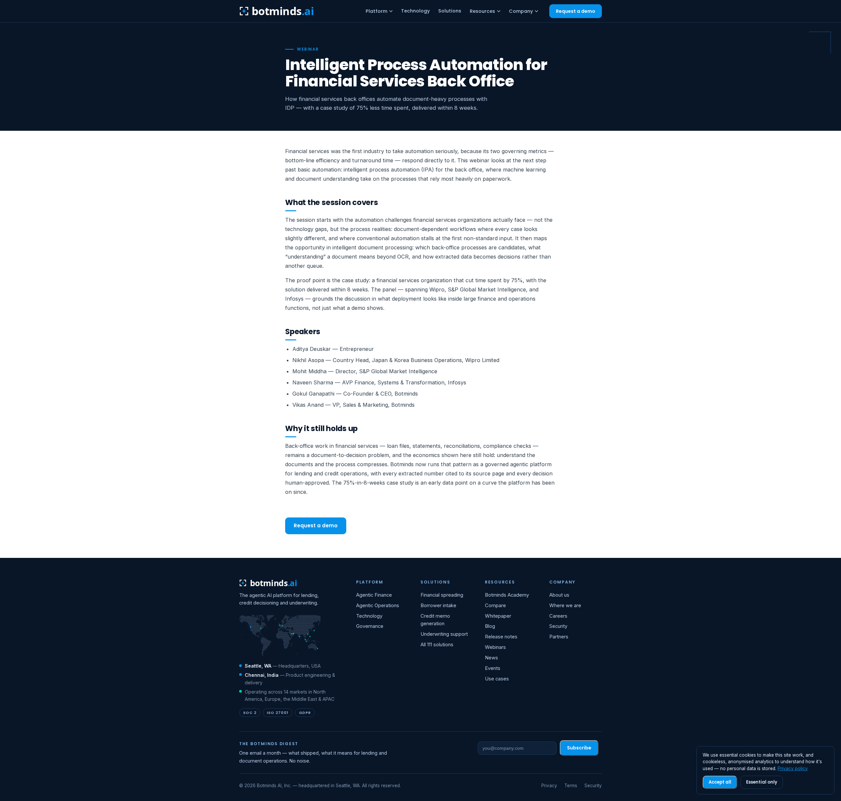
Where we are (565, 605)
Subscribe (579, 747)
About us (559, 595)
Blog (490, 626)
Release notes (501, 637)
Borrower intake (438, 605)
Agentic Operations (377, 605)
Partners (558, 637)
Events (492, 668)
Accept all (720, 782)
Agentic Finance (374, 595)
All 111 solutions (436, 645)
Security (558, 626)
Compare (495, 605)
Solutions (449, 11)
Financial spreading (441, 595)
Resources (482, 11)
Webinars (495, 647)
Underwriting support (444, 634)
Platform (376, 11)
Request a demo (575, 11)
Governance (369, 626)
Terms (570, 785)
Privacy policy (793, 768)
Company (521, 11)
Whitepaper (498, 616)
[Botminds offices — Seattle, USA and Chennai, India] (280, 636)
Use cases (497, 679)
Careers (558, 616)
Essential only (761, 782)
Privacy (549, 785)
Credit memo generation (435, 620)
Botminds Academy (507, 595)
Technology (415, 11)
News (491, 658)
